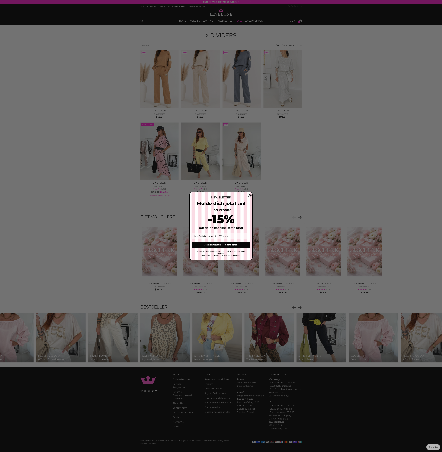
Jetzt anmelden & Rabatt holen (221, 244)
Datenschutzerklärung (230, 255)
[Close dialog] (250, 195)
